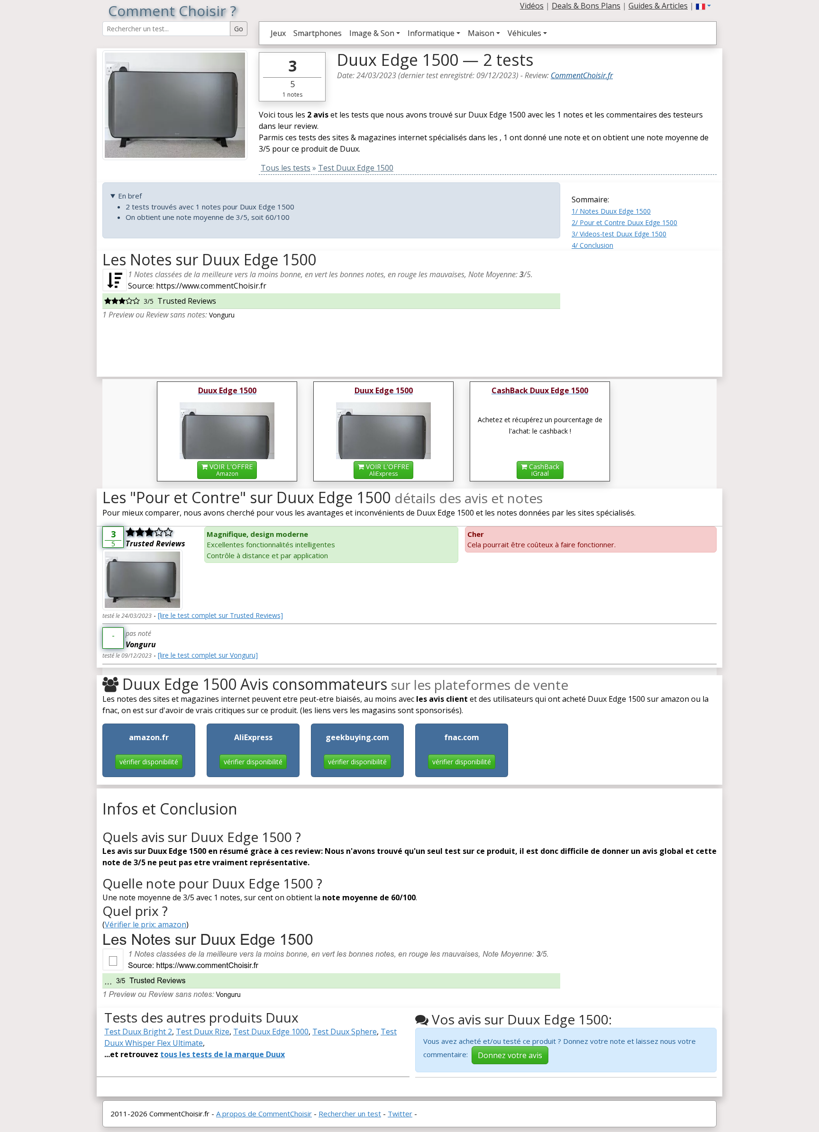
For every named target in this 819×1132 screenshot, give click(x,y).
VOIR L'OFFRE (230, 470)
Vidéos (532, 5)
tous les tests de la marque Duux (222, 1054)
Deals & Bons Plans (586, 5)
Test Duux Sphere (344, 1031)
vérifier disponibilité (148, 761)
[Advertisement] (644, 310)
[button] (703, 5)
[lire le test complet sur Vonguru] (208, 655)
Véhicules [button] (524, 33)
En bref (130, 195)
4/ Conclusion (592, 245)
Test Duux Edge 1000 (271, 1031)
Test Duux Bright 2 (138, 1031)
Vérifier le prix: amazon (145, 924)
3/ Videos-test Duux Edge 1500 (619, 233)
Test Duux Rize (202, 1031)
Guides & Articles (658, 5)
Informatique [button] (431, 33)
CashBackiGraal (543, 470)
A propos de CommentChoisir (264, 1113)
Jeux (278, 33)
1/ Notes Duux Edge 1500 (611, 211)
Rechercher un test (349, 1113)
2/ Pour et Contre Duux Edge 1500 (624, 222)
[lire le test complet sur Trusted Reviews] (220, 615)
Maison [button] (481, 33)
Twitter (400, 1113)
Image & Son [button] (371, 33)
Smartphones (317, 33)
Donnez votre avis (510, 1055)
